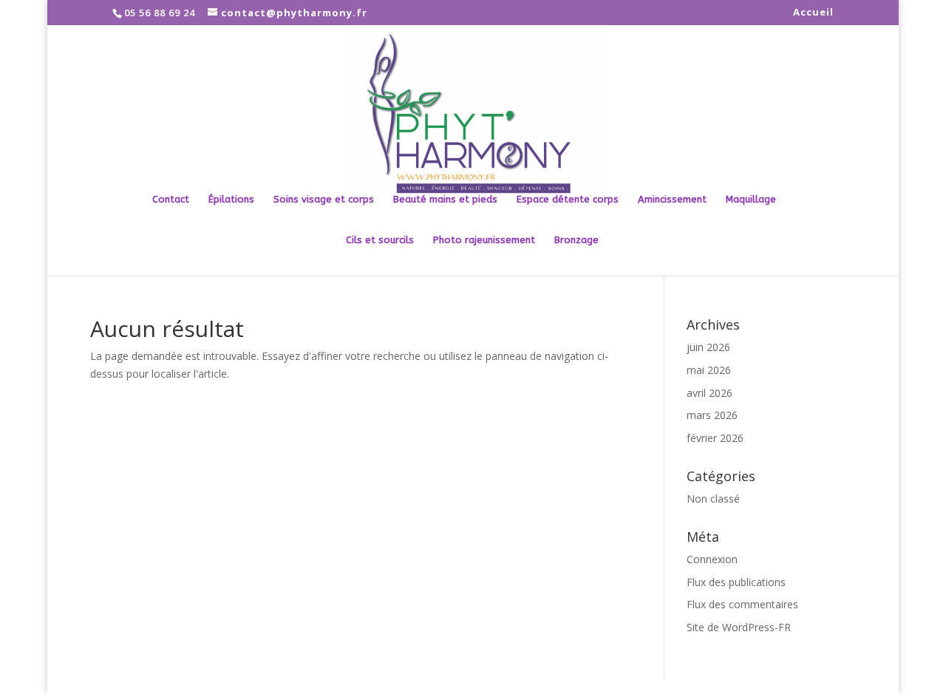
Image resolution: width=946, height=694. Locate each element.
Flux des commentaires (742, 604)
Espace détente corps (568, 199)
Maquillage (751, 199)
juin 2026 (708, 347)
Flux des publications (736, 582)
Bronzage (576, 240)
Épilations (231, 199)
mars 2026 (712, 415)
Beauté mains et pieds (445, 199)
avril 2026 (709, 393)
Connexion (712, 559)
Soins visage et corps (323, 199)
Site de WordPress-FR (739, 627)
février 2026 (715, 438)
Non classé (713, 498)
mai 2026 (709, 370)
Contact (170, 199)
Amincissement (672, 199)
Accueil (813, 12)
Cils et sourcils (380, 240)
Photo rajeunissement (484, 240)
